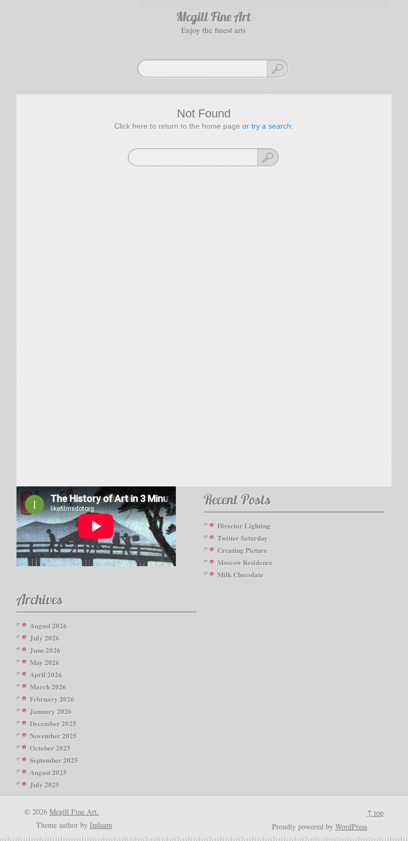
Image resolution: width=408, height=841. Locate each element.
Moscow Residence (245, 562)
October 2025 (50, 748)
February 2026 (52, 699)
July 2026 (45, 638)
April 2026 (46, 674)
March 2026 (48, 687)
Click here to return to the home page (177, 126)
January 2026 (51, 711)
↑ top (375, 813)
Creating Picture (242, 550)
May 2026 (45, 662)
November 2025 (53, 735)
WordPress (351, 826)
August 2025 (48, 772)
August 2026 (48, 625)
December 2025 (53, 723)
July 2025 (45, 784)
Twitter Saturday (242, 538)
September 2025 (54, 760)
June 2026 (45, 650)
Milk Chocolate (240, 574)
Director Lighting (243, 525)
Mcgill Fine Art (213, 18)
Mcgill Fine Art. (74, 811)
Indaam (101, 825)
